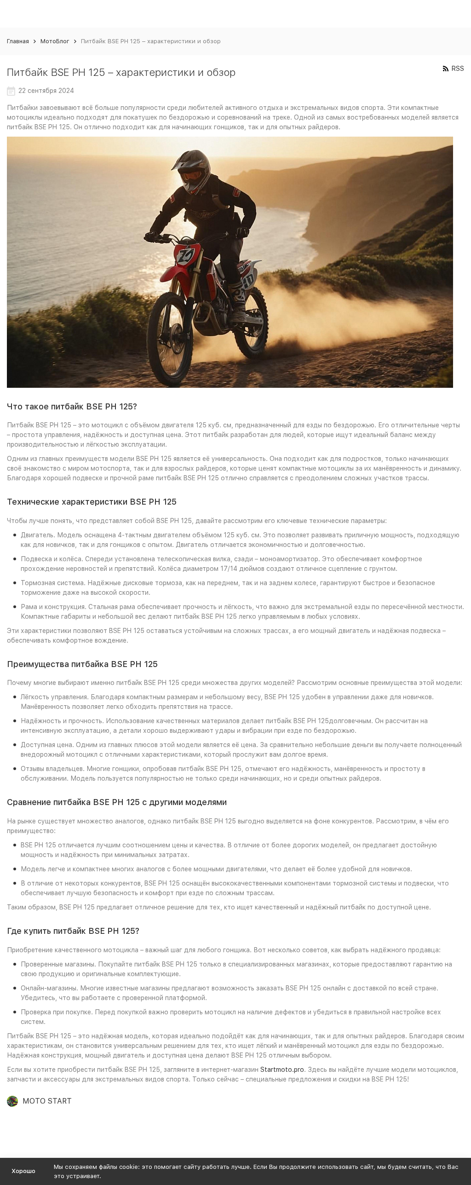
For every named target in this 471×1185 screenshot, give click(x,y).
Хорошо (23, 1171)
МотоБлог (54, 41)
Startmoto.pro (282, 1069)
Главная (18, 41)
